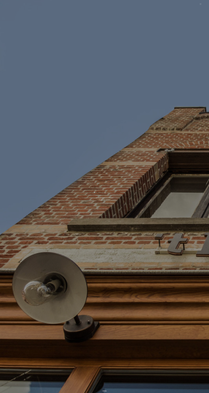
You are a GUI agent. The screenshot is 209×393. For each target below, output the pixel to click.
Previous (11, 196)
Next (198, 196)
